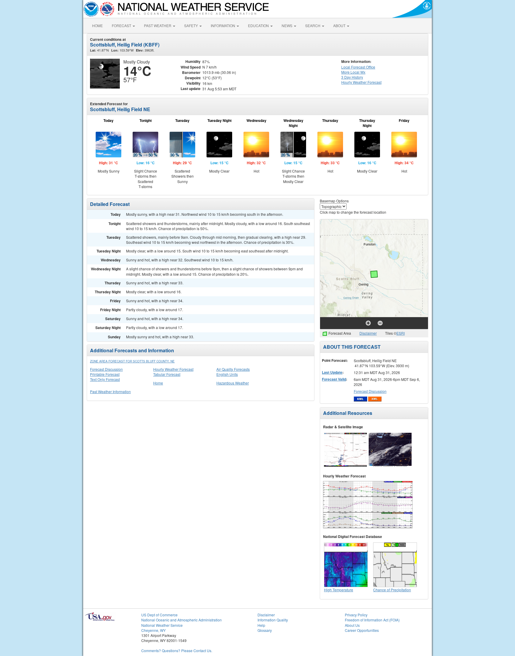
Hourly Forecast (361, 82)
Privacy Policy (356, 614)
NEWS (287, 25)
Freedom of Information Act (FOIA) (372, 619)
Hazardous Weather (232, 382)
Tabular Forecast (166, 374)
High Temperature (338, 589)
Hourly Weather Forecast (173, 369)
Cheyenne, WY (153, 630)
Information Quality (273, 619)
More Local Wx (353, 72)
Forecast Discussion (106, 369)
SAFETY (191, 25)
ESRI (400, 333)
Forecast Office (358, 66)
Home (158, 382)
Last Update (332, 372)
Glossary (265, 630)
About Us (352, 625)
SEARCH (313, 25)
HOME (97, 25)
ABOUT (339, 25)
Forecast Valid (334, 379)
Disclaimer (368, 333)
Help (261, 625)
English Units (227, 374)
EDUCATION (259, 25)
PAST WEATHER (158, 25)
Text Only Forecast (105, 379)
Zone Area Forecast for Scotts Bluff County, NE (132, 361)
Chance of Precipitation (392, 589)
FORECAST (122, 25)
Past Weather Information (110, 391)
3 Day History (352, 77)
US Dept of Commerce (159, 614)
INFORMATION (223, 25)
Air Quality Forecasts (233, 369)
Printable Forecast (105, 374)
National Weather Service (162, 625)
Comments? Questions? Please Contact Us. (176, 650)
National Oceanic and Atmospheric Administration (181, 619)
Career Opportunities (362, 630)
